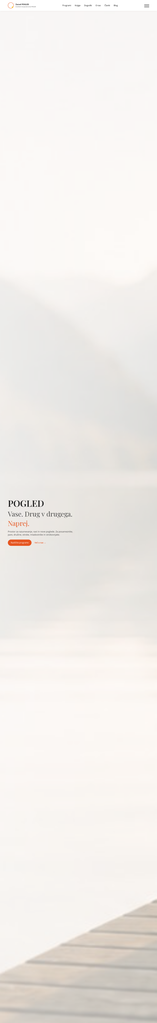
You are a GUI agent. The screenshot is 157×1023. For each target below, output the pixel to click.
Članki (107, 5)
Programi (66, 5)
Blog (116, 5)
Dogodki (88, 5)
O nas (98, 5)
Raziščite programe (20, 542)
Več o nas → (40, 542)
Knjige (77, 5)
